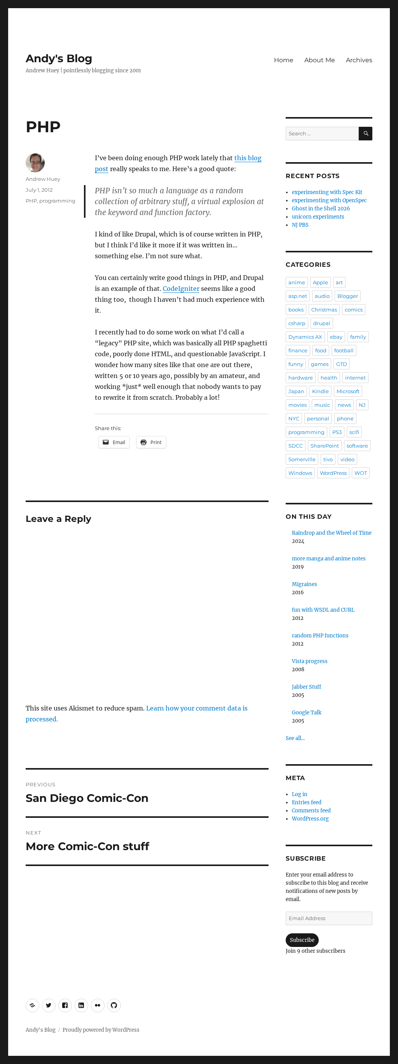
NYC (293, 418)
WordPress (333, 473)
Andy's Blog (59, 58)
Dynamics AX (305, 337)
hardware (300, 377)
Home (283, 60)
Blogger (347, 296)
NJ (362, 405)
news (344, 405)
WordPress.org (310, 819)
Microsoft (348, 391)
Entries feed (306, 802)
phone (345, 418)
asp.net (297, 296)
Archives (359, 60)
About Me (319, 60)
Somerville (302, 459)
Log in (299, 794)
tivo (328, 459)
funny (295, 364)
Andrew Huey (43, 179)
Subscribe (302, 940)
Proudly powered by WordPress (101, 1030)
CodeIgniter (181, 288)
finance (297, 350)
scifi (354, 432)
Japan (296, 391)
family (358, 337)
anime (296, 282)
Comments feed (311, 810)
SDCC (295, 446)
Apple (320, 282)
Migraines (304, 584)
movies (297, 405)
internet (355, 377)
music (322, 405)
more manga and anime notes (329, 558)
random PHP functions (320, 635)
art (339, 282)
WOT (360, 473)
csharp (296, 323)
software (357, 446)
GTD (341, 364)
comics (354, 309)
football (344, 350)
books (296, 309)
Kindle (320, 391)
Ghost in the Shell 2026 (321, 208)
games (319, 364)
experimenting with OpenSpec (329, 200)
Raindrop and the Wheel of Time (332, 533)
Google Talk (306, 712)
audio (322, 296)
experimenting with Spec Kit (327, 192)
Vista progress (310, 661)
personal (318, 418)
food (320, 350)
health (329, 377)
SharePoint (325, 446)
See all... (295, 738)
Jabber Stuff (306, 687)
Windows (300, 473)
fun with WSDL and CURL (323, 610)
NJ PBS (300, 225)
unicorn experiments (318, 217)
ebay (336, 337)
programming (57, 201)
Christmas (324, 309)
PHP (31, 201)
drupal (321, 323)
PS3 (337, 432)
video (347, 459)
